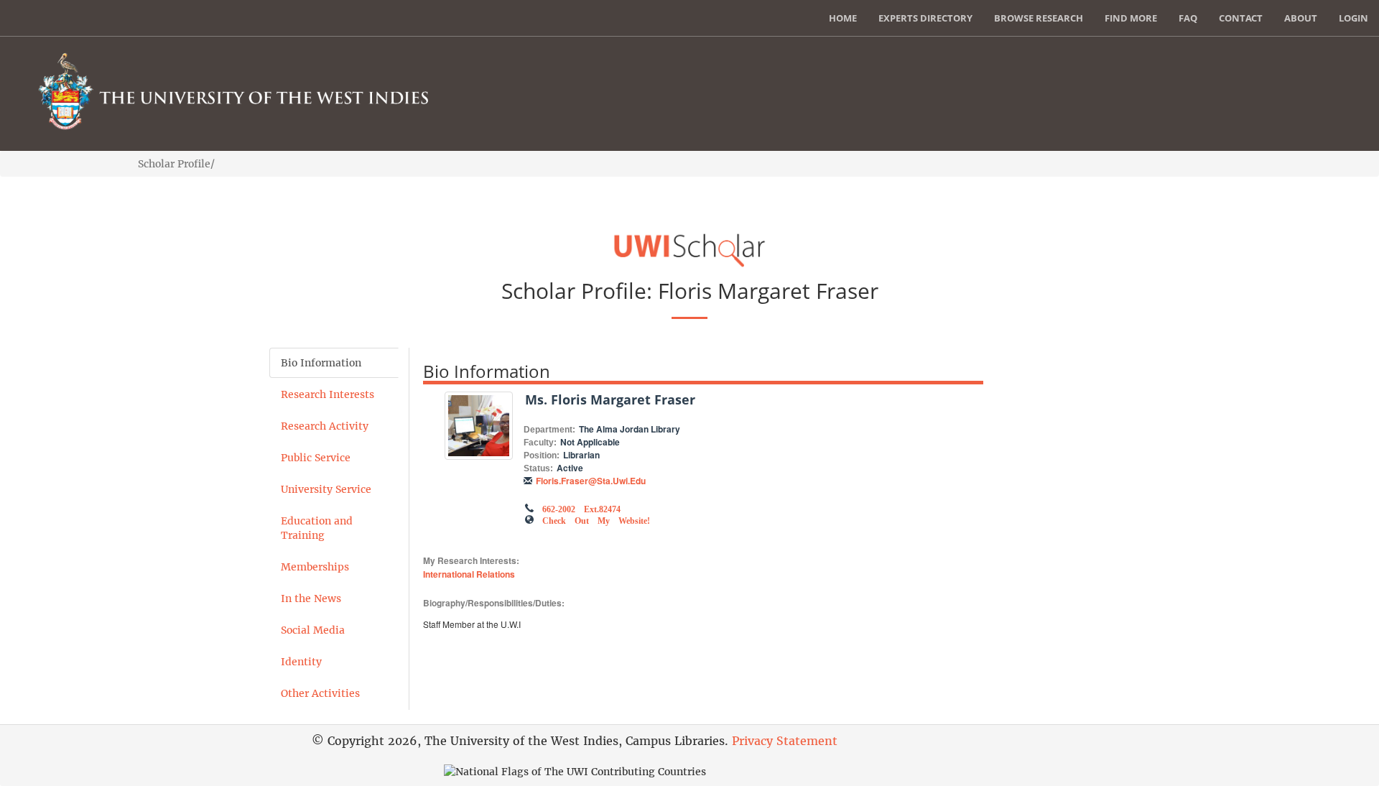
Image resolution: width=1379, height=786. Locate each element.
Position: (542, 455)
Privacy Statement (784, 741)
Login (1353, 17)
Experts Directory (925, 17)
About (1300, 17)
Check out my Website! (596, 519)
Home (843, 17)
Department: (549, 430)
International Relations (469, 574)
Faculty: (540, 443)
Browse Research (1038, 17)
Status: (538, 468)
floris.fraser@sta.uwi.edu (591, 480)
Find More (1131, 17)
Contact (1241, 17)
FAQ (1188, 17)
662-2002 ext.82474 (581, 508)
